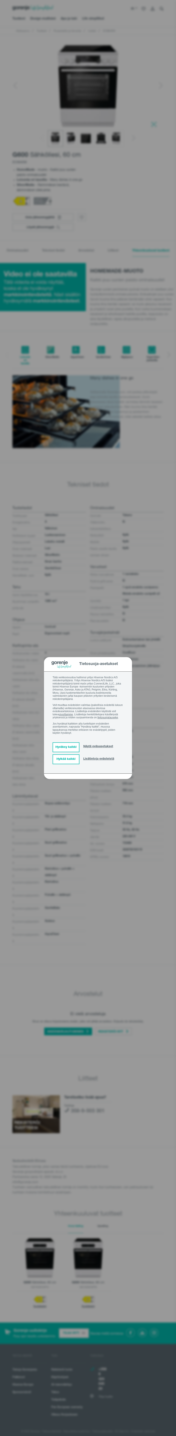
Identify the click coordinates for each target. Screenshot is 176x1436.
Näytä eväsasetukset (98, 746)
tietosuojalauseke (107, 717)
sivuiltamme (66, 714)
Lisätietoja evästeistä (98, 759)
